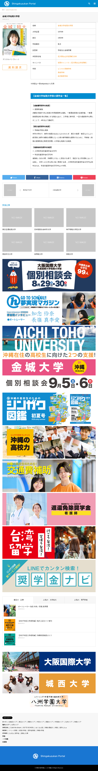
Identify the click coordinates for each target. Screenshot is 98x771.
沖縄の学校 (40, 730)
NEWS (4, 730)
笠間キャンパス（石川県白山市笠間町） (73, 63)
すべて (4, 722)
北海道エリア (12, 722)
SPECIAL (5, 727)
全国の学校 (22, 730)
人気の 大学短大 (49, 600)
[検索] (89, 3)
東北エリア (22, 722)
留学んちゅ (63, 727)
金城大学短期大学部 (65, 25)
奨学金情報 (31, 730)
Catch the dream (15, 727)
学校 (3, 736)
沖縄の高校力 (49, 727)
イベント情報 (12, 730)
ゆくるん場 (39, 727)
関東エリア (31, 722)
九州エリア (68, 722)
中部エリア (40, 722)
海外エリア (6, 725)
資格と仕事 (24, 733)
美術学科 (61, 72)
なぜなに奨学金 (14, 733)
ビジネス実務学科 (64, 69)
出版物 (4, 742)
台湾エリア (15, 725)
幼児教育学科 (63, 76)
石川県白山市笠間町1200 (67, 56)
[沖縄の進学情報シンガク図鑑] (20, 3)
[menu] (94, 3)
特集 (56, 727)
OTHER (4, 733)
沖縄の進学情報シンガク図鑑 (44, 767)
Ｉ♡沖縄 (5, 739)
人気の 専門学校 (80, 600)
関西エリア (49, 722)
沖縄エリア (77, 722)
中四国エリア (59, 722)
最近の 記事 (18, 600)
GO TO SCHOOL (28, 727)
